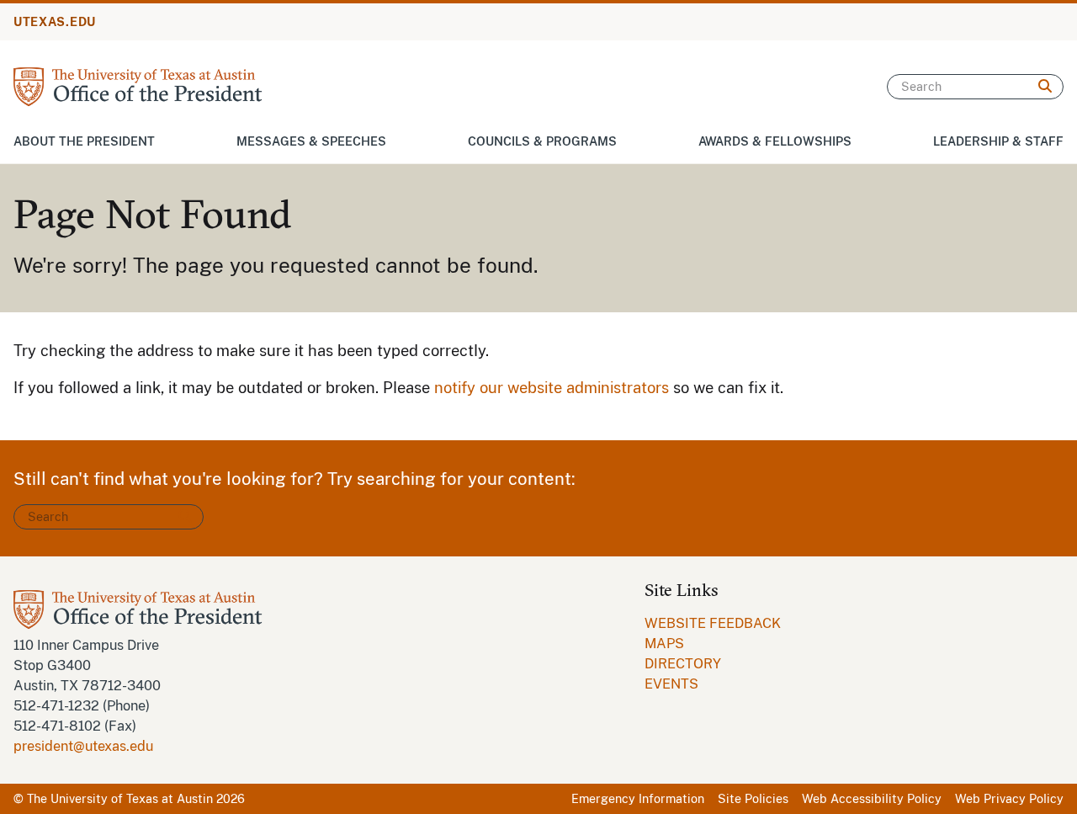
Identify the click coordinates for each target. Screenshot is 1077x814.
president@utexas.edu (83, 746)
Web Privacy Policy (1009, 799)
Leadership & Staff (998, 141)
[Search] (1045, 86)
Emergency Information (637, 799)
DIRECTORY (683, 664)
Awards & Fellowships (775, 141)
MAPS (664, 644)
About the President (84, 141)
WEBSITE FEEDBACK (713, 623)
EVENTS (671, 684)
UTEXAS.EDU (54, 22)
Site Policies (753, 799)
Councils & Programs (542, 141)
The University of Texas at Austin (120, 799)
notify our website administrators (551, 387)
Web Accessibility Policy (872, 799)
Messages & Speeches (311, 141)
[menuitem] (713, 624)
